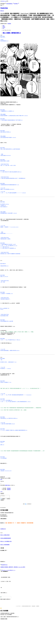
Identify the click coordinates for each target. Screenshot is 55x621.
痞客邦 (6, 485)
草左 (1, 479)
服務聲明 (37, 606)
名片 (3, 28)
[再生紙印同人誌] (3, 564)
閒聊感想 (9, 489)
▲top (1, 491)
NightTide (4, 8)
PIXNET (19, 606)
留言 (9, 485)
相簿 (3, 25)
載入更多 (2, 493)
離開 (6, 618)
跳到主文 (2, 10)
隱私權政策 (33, 606)
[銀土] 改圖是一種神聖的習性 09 (12, 33)
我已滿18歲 (2, 618)
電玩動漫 (9, 23)
